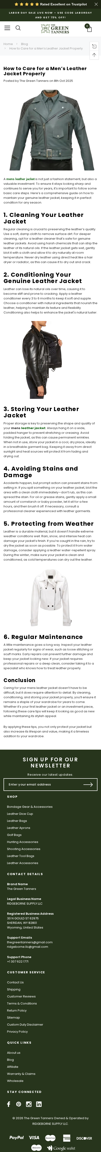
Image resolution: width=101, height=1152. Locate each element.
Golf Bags (14, 835)
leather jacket (33, 428)
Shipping (13, 989)
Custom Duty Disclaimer (25, 1024)
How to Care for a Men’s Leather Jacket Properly (46, 48)
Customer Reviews (21, 996)
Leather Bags (17, 821)
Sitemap (13, 1017)
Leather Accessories (22, 863)
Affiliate (12, 1067)
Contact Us (15, 982)
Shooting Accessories (23, 849)
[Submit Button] (88, 784)
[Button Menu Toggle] (7, 27)
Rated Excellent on (63, 4)
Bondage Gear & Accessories (30, 807)
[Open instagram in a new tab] (29, 1104)
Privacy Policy (17, 1031)
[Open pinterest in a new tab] (19, 1104)
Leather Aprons (18, 828)
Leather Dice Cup (20, 814)
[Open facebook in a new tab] (9, 1104)
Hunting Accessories (22, 842)
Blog (24, 44)
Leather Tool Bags (20, 856)
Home (8, 44)
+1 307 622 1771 (17, 961)
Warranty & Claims (21, 1074)
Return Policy (17, 1010)
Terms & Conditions (22, 1003)
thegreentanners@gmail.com (30, 942)
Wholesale (15, 1081)
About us (13, 1052)
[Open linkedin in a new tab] (39, 1104)
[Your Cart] (91, 29)
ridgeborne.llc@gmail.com (27, 946)
